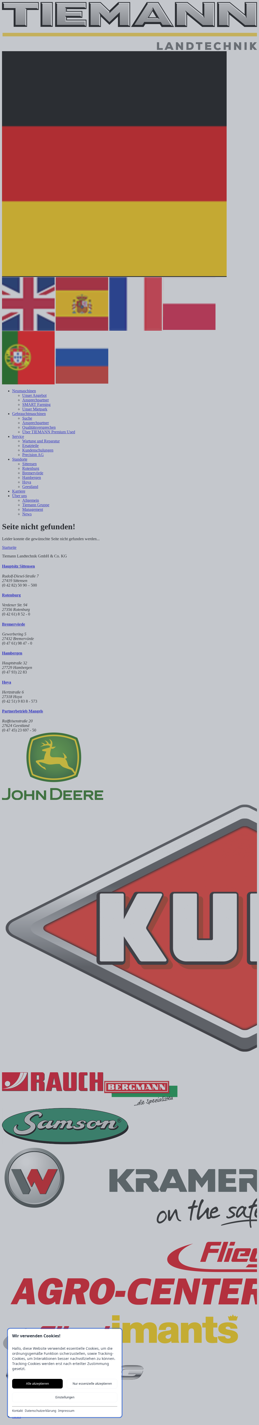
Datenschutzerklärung (40, 1411)
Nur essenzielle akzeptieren (92, 1383)
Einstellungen (64, 1397)
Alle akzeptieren (37, 1383)
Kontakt (17, 1411)
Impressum (66, 1411)
